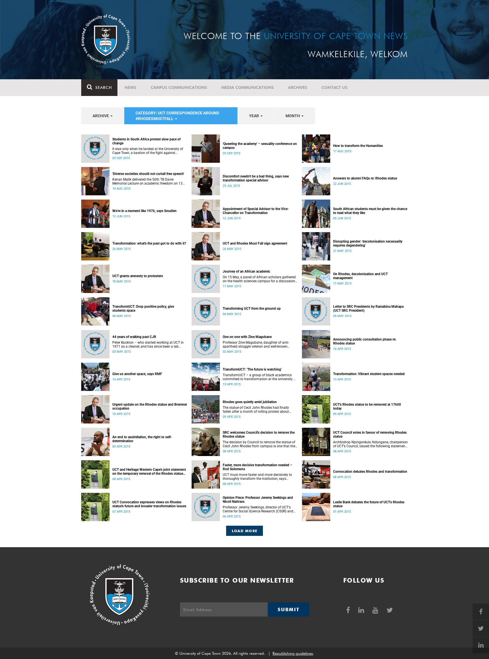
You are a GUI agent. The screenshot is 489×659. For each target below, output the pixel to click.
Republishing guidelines (293, 653)
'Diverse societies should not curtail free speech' (148, 174)
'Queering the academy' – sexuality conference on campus (260, 146)
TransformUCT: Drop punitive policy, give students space (143, 309)
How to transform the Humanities (358, 146)
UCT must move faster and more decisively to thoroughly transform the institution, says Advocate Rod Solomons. (257, 477)
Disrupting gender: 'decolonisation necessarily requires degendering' (367, 243)
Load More (245, 531)
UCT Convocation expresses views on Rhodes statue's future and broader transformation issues (149, 504)
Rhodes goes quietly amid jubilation (250, 402)
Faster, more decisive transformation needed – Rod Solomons (257, 467)
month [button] (293, 116)
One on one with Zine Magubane (247, 337)
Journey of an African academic (246, 271)
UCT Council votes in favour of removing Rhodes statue (370, 434)
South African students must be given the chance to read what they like (370, 211)
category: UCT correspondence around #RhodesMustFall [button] (177, 116)
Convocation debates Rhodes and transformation (370, 472)
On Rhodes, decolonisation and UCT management (360, 276)
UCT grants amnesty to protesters (137, 276)
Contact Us (334, 87)
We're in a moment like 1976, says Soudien (144, 211)
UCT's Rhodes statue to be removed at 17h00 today (367, 406)
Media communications (247, 87)
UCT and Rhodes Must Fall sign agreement (255, 243)
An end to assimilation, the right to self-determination (142, 439)
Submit (288, 609)
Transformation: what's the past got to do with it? (149, 243)
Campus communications (179, 87)
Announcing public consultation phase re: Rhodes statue (364, 341)
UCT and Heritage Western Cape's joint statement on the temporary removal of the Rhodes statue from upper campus (149, 472)
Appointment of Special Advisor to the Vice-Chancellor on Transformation (256, 211)
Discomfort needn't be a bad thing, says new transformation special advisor (256, 178)
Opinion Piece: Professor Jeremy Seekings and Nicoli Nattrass (258, 500)
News (130, 87)
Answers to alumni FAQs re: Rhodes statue (365, 178)
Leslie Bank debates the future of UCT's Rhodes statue (368, 504)
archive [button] (101, 116)
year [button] (254, 116)
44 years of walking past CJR (134, 337)
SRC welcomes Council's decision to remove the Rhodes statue (259, 434)
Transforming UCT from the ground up (252, 309)
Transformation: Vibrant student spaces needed (369, 374)
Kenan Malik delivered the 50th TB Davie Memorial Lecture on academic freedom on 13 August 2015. (147, 181)
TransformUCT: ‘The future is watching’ (252, 369)
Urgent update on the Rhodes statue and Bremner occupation (149, 406)
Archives (297, 87)
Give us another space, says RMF (137, 374)
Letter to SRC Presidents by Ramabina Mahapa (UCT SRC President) (368, 309)
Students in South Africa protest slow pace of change (146, 141)
